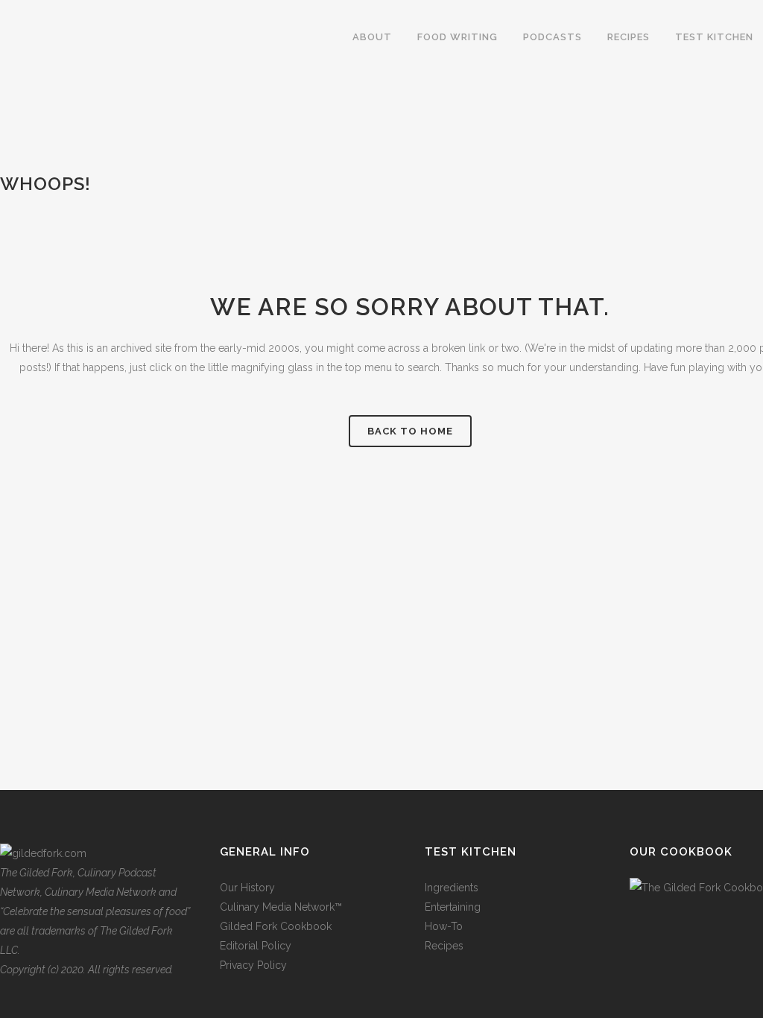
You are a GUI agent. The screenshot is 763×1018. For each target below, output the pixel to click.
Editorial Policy (255, 946)
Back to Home (410, 431)
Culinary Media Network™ (281, 907)
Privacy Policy (253, 965)
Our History (247, 888)
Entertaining (453, 907)
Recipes (444, 946)
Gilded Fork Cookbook (276, 926)
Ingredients (451, 888)
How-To (444, 926)
